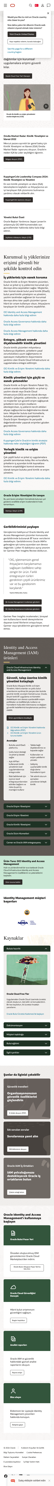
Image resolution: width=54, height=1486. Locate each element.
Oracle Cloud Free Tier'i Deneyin (18, 76)
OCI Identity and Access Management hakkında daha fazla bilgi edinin (23, 314)
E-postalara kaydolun (12, 1461)
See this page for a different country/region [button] (20, 50)
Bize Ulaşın (8, 1466)
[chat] (12, 1480)
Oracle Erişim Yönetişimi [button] (18, 806)
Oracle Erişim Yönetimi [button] (18, 815)
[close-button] (49, 1480)
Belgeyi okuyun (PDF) (14, 159)
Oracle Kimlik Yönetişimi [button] (18, 824)
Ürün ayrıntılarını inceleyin (20, 718)
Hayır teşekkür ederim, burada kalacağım (25, 41)
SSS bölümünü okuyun (18, 1149)
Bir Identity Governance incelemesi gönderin (23, 609)
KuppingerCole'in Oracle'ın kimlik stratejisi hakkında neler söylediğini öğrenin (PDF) (25, 442)
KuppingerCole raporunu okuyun (18, 200)
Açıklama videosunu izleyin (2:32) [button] (18, 237)
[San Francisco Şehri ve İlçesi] (27, 912)
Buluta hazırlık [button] (14, 948)
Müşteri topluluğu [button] (15, 1034)
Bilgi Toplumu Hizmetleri (14, 1452)
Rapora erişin (17, 1372)
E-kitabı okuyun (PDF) (17, 1113)
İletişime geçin (17, 1425)
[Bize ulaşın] (48, 5)
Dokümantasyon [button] (14, 1025)
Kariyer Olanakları (29, 1457)
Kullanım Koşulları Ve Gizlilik (32, 1448)
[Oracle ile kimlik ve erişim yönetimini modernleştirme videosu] (27, 97)
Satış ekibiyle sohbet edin (32, 1480)
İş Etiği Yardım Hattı (31, 1461)
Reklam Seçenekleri (11, 1457)
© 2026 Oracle (9, 1448)
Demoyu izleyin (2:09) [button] (14, 511)
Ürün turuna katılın (13, 882)
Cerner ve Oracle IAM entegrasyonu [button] (24, 842)
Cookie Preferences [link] (34, 1452)
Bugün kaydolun (18, 1320)
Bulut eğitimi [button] (13, 1043)
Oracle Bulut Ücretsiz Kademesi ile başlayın (25, 1014)
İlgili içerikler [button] (13, 1052)
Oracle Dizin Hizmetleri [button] (18, 833)
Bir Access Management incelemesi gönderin (23, 602)
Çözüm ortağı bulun (16, 1192)
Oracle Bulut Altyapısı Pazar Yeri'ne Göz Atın (27, 1268)
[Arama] (30, 5)
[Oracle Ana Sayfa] (13, 5)
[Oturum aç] (42, 5)
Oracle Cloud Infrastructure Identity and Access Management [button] (23, 668)
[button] (5, 5)
